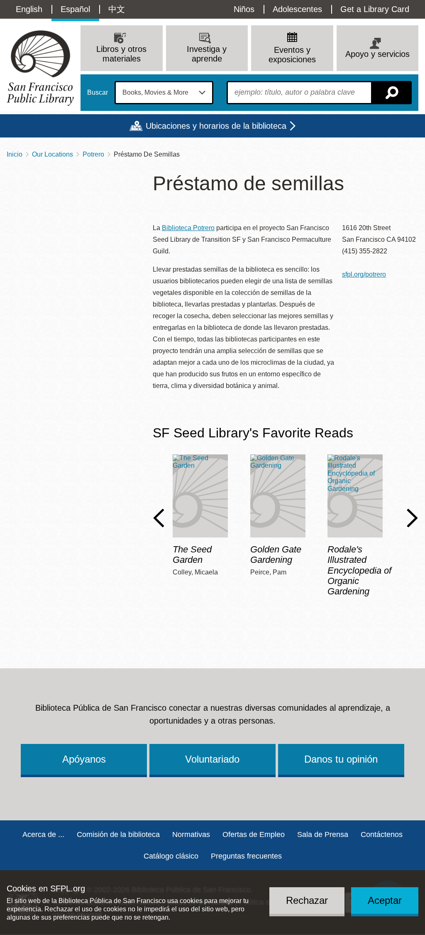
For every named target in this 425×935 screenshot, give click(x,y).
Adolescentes (297, 9)
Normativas (191, 834)
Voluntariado (212, 759)
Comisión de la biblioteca (118, 834)
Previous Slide (159, 518)
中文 (116, 9)
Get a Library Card (374, 9)
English (29, 9)
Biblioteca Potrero (188, 227)
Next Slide (412, 518)
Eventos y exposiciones (292, 54)
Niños (244, 9)
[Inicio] (40, 68)
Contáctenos (382, 834)
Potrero (93, 154)
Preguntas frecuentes (246, 856)
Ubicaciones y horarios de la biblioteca (216, 125)
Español (75, 9)
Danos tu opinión (341, 759)
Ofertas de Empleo (253, 834)
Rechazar (307, 900)
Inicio (14, 154)
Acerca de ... (43, 834)
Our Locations (52, 154)
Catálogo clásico (171, 856)
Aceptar (385, 900)
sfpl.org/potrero (364, 274)
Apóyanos (84, 759)
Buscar (97, 92)
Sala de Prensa (322, 834)
